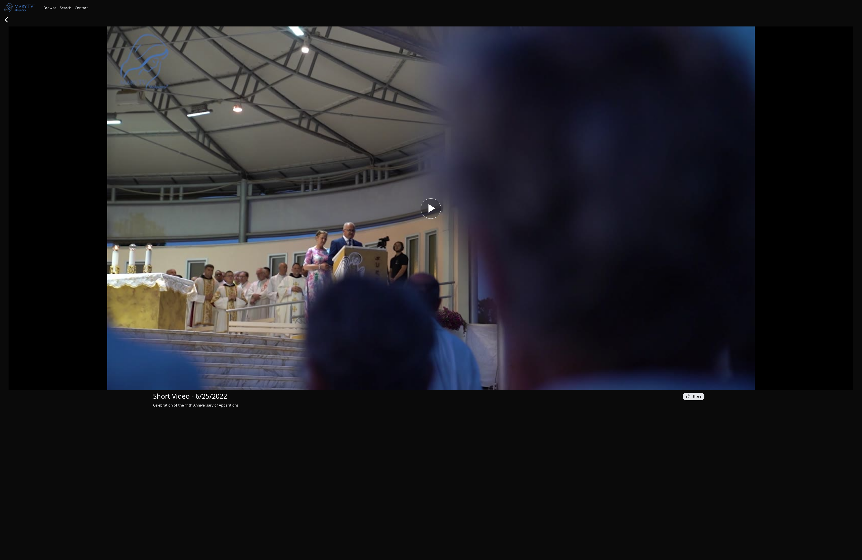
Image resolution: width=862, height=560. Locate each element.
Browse (50, 7)
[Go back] (6, 19)
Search (65, 7)
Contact (81, 7)
